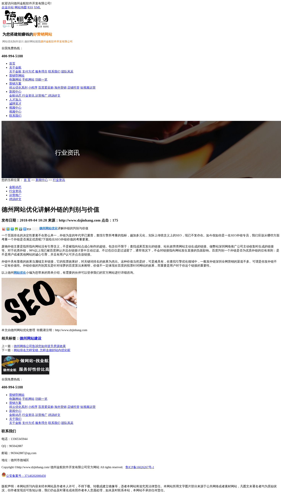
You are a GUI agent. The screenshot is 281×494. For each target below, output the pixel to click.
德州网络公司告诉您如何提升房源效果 (40, 346)
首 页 (27, 180)
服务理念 (41, 71)
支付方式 (28, 71)
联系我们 (54, 71)
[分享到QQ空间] (8, 228)
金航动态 (15, 95)
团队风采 (67, 71)
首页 (12, 63)
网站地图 (21, 7)
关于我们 (15, 418)
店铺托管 (73, 87)
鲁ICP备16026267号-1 (139, 467)
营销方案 (15, 83)
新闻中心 (15, 91)
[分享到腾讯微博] (12, 228)
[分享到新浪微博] (4, 228)
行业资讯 (28, 95)
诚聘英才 (15, 103)
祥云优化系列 (18, 87)
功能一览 (41, 79)
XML (37, 7)
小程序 (32, 87)
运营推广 (41, 95)
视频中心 (15, 107)
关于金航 (15, 67)
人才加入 (15, 99)
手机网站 (28, 79)
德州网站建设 (30, 338)
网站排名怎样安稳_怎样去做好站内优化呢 (42, 350)
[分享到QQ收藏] (20, 228)
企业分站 (8, 7)
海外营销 (60, 87)
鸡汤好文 (54, 95)
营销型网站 (16, 75)
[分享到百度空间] (16, 228)
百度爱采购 (46, 87)
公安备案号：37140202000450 (26, 475)
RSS (30, 7)
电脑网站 (15, 79)
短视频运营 (88, 87)
